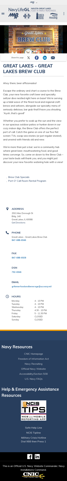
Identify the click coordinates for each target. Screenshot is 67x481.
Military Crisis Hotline (33, 437)
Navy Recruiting (33, 363)
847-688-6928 (19, 257)
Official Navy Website (33, 368)
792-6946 (16, 272)
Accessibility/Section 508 (33, 373)
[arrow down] (33, 2)
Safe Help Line (33, 427)
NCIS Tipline (33, 432)
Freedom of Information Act (33, 358)
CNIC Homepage (33, 353)
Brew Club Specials (19, 177)
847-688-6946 (19, 240)
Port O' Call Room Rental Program (27, 180)
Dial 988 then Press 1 (33, 441)
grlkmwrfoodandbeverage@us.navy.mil (32, 286)
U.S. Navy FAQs (34, 378)
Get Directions (18, 222)
